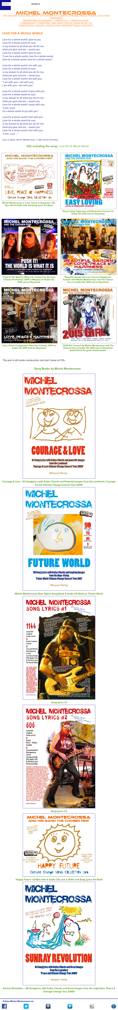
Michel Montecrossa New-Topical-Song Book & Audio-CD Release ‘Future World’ (59, 593)
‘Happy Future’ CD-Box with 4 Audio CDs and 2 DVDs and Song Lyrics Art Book (59, 879)
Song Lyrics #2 (59, 811)
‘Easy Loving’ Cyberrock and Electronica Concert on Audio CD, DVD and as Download (88, 212)
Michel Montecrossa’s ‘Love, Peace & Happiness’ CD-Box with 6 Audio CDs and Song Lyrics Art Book (28, 204)
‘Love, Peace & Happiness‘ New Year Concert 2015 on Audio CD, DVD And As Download (29, 346)
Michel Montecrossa (56, 12)
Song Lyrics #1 (59, 702)
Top (112, 998)
